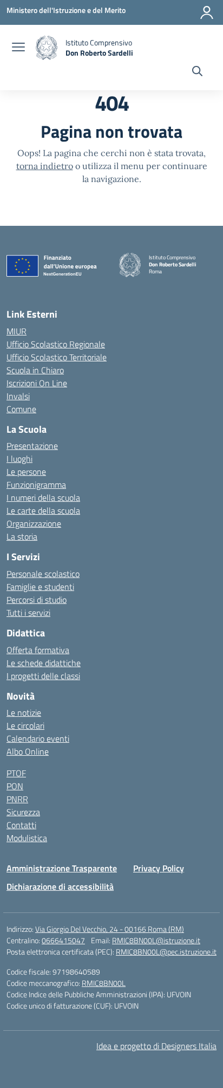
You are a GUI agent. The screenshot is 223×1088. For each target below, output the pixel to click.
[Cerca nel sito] (197, 72)
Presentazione (32, 445)
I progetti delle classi (43, 675)
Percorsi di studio (36, 599)
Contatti (21, 824)
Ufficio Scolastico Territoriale (56, 357)
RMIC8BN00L (104, 983)
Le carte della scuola (43, 510)
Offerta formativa (37, 649)
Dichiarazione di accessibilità (60, 886)
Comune (21, 408)
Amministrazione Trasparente (61, 868)
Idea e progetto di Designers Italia (156, 1045)
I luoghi (19, 458)
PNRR (17, 799)
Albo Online (27, 751)
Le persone (26, 471)
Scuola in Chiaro (35, 370)
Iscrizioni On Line (36, 383)
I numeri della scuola (43, 497)
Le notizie (23, 712)
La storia (21, 536)
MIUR (16, 331)
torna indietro (44, 165)
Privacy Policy (158, 868)
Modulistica (26, 837)
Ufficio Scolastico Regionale (55, 344)
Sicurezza (23, 811)
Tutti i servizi (28, 612)
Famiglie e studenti (40, 586)
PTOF (16, 773)
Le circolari (25, 725)
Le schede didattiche (43, 662)
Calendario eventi (37, 738)
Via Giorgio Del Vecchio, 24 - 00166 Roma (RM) (109, 929)
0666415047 (63, 940)
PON (14, 786)
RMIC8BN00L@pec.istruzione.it (166, 951)
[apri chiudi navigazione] (18, 48)
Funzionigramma (36, 484)
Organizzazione (33, 523)
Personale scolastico (43, 573)
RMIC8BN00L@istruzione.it (156, 940)
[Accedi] (207, 12)
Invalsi (18, 395)
